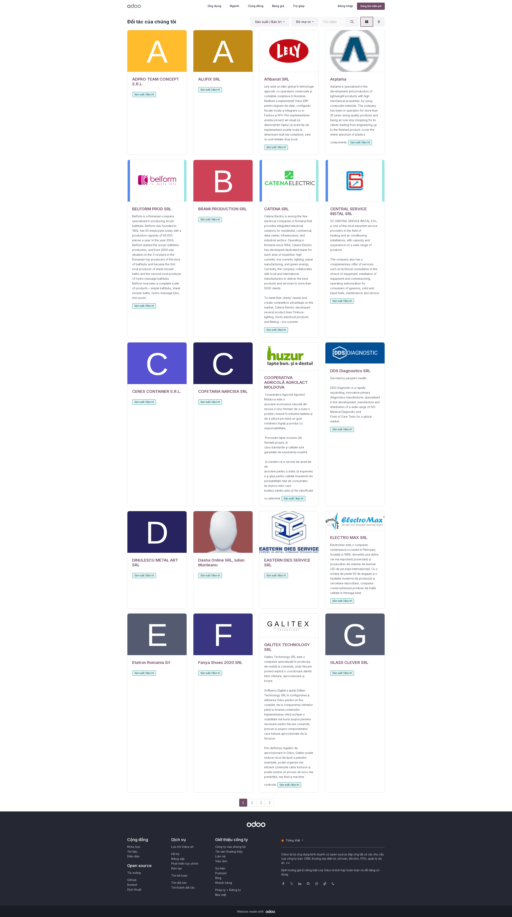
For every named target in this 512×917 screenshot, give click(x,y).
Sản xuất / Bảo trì (268, 22)
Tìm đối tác (179, 882)
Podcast (221, 873)
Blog (218, 878)
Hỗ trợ (175, 854)
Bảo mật (220, 894)
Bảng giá (278, 6)
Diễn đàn (133, 856)
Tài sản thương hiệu (229, 851)
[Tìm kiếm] (352, 22)
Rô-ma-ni (303, 22)
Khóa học (133, 846)
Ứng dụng (214, 6)
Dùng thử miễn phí (370, 6)
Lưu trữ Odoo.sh (182, 846)
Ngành (234, 6)
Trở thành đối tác (183, 887)
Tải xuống (134, 872)
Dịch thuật (134, 889)
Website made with (251, 911)
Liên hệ (220, 856)
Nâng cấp (178, 858)
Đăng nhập (345, 6)
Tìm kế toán (179, 875)
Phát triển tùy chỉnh (184, 863)
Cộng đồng (255, 6)
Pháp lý (220, 890)
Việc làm (221, 861)
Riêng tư (235, 890)
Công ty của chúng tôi (230, 846)
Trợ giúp (299, 6)
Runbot (132, 884)
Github (132, 880)
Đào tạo (176, 868)
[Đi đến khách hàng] (157, 51)
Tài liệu (132, 851)
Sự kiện (220, 868)
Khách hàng (223, 882)
